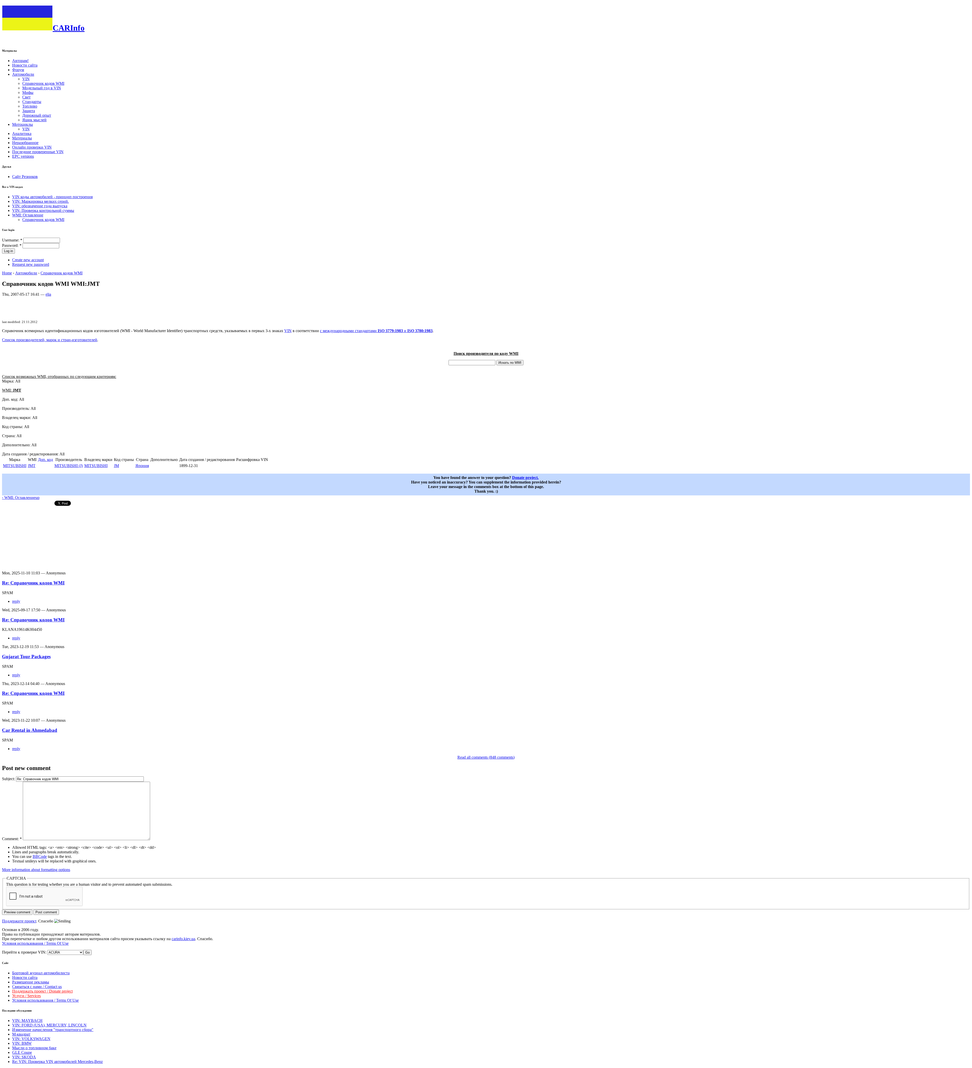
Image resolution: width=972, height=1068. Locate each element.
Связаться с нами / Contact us (37, 986)
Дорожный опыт (36, 115)
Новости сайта (24, 65)
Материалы (22, 138)
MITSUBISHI (14, 466)
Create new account (28, 260)
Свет (26, 97)
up (37, 497)
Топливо (29, 106)
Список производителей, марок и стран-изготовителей (49, 340)
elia (48, 294)
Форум (18, 70)
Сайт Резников (25, 176)
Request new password (30, 264)
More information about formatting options (36, 870)
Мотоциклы (22, 124)
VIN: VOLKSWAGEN (31, 1039)
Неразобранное (25, 142)
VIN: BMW (22, 1043)
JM (116, 466)
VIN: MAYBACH (27, 1020)
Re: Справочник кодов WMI (33, 583)
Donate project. (525, 477)
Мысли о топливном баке (34, 1048)
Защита (28, 111)
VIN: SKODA (24, 1057)
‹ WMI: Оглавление (18, 497)
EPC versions (23, 156)
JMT (31, 466)
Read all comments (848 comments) (486, 757)
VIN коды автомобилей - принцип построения (52, 197)
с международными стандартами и (376, 331)
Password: (12, 245)
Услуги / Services (26, 996)
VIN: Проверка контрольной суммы (43, 210)
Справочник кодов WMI (43, 83)
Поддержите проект (19, 921)
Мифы (27, 92)
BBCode (40, 856)
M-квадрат (21, 1034)
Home (7, 273)
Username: (12, 240)
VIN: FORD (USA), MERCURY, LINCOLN (49, 1025)
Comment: (12, 839)
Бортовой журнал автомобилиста (41, 973)
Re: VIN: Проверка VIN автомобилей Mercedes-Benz (57, 1061)
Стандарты (31, 101)
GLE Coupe (22, 1052)
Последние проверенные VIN (38, 152)
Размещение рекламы (30, 982)
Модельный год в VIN (41, 88)
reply (16, 601)
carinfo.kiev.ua (183, 939)
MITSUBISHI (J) (68, 466)
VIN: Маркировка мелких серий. (40, 201)
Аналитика (21, 133)
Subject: (9, 779)
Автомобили (23, 74)
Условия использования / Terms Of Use (35, 943)
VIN (26, 79)
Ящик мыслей (34, 120)
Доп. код (45, 459)
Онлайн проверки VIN (32, 147)
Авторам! (20, 60)
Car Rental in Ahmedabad (29, 730)
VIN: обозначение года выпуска (39, 206)
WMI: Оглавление (27, 215)
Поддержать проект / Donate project (42, 991)
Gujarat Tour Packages (26, 656)
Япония (142, 466)
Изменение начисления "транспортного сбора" (52, 1029)
